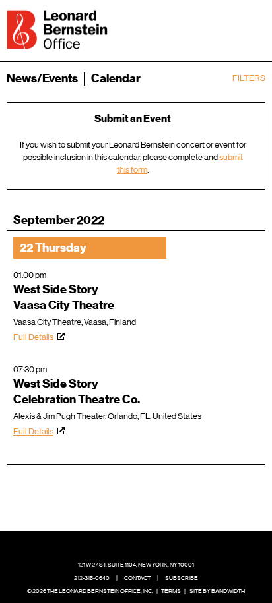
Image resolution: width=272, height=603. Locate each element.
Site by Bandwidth (217, 591)
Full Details (33, 337)
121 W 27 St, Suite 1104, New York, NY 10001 (136, 565)
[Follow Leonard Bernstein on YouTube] (167, 545)
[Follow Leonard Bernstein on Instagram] (146, 545)
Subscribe (181, 578)
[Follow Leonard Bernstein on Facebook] (105, 545)
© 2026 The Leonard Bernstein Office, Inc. (90, 591)
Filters (248, 78)
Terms (171, 591)
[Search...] (214, 28)
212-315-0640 (92, 578)
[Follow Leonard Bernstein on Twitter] (126, 545)
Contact (137, 578)
